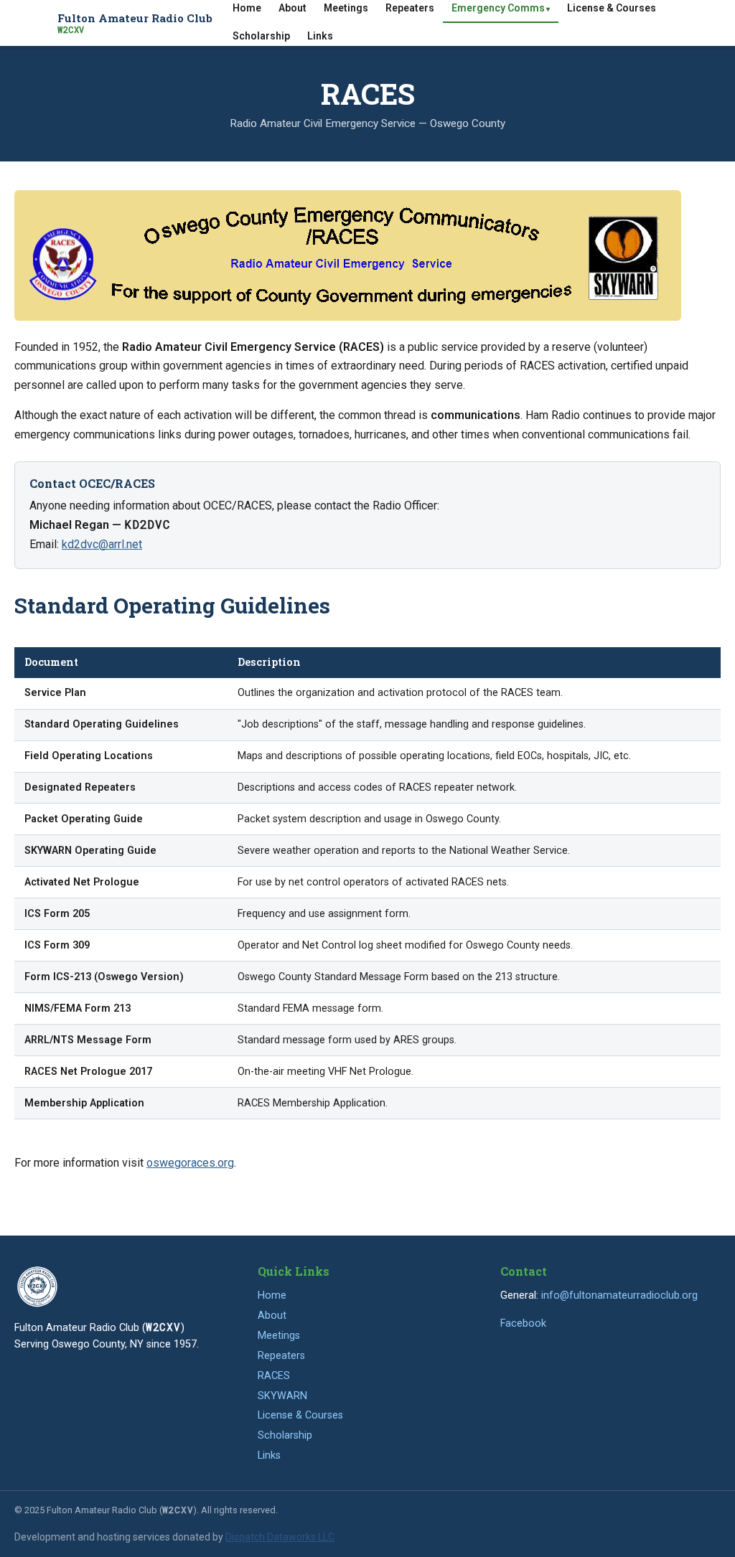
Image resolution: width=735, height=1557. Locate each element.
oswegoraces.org (190, 1163)
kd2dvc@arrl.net (102, 544)
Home (272, 1295)
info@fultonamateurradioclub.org (619, 1295)
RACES (274, 1376)
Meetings (279, 1336)
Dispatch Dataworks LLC (279, 1537)
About (272, 1315)
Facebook (523, 1323)
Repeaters (281, 1356)
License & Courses (300, 1415)
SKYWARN (282, 1396)
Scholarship (261, 36)
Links (320, 36)
